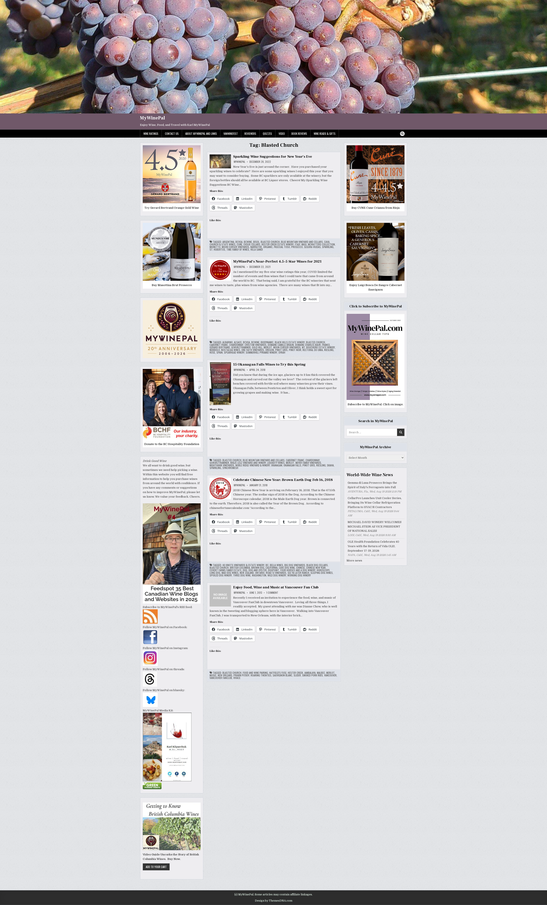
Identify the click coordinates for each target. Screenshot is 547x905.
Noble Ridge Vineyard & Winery (252, 465)
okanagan (276, 465)
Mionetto (215, 247)
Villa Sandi (256, 249)
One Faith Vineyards (252, 350)
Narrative (256, 247)
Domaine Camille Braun (281, 345)
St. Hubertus (217, 249)
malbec (321, 672)
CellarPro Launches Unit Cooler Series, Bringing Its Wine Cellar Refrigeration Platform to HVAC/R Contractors (375, 503)
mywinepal (239, 161)
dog (245, 570)
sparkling (328, 247)
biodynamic (267, 342)
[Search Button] (402, 133)
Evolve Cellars (252, 244)
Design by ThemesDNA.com (273, 900)
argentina (228, 242)
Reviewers (250, 133)
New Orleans (225, 675)
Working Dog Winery (299, 575)
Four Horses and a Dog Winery (297, 570)
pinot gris (281, 350)
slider (297, 675)
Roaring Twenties (261, 675)
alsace (238, 342)
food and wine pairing (255, 672)
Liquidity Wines (276, 462)
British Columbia (240, 567)
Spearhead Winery (234, 352)
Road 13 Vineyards (276, 573)
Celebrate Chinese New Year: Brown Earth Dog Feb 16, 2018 (283, 479)
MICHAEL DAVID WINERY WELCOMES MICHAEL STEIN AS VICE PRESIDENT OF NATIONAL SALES (374, 526)
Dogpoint (273, 570)
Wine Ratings (150, 133)
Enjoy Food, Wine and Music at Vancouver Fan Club (276, 587)
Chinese (300, 567)
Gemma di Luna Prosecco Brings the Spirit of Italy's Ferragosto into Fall (372, 485)
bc (267, 565)
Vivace (236, 678)
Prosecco (297, 247)
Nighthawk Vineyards (222, 465)
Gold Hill (257, 347)
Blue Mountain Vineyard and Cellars (302, 242)
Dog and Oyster (258, 570)
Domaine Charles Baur (308, 345)
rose (212, 352)
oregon (269, 350)
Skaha (330, 465)
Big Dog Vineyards (294, 565)
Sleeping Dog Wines (321, 573)
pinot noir (295, 350)
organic (268, 247)
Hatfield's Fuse (278, 672)
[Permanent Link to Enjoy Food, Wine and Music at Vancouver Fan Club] (220, 596)
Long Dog (215, 573)
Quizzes (267, 133)
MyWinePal (152, 118)
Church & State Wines (222, 244)
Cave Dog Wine (287, 567)
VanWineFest (231, 133)
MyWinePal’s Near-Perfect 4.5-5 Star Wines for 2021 (277, 261)
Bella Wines (276, 565)
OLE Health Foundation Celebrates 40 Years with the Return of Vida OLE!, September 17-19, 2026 (373, 546)
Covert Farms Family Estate (225, 570)
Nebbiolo (215, 350)
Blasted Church (270, 242)
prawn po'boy (241, 675)
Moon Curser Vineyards (235, 247)
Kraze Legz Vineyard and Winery (248, 462)
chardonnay (236, 345)
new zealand (247, 573)
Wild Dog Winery (277, 575)
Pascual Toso (282, 247)
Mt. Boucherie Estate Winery (318, 347)
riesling (329, 350)
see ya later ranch (298, 573)
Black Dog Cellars (317, 565)
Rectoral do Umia (313, 350)
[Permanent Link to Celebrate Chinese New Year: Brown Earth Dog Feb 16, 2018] (220, 488)
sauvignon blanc (282, 675)
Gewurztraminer (241, 347)
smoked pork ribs (312, 675)
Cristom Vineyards (255, 345)
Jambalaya (310, 672)
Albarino (227, 342)
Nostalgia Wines (230, 350)
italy (297, 244)
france (326, 345)
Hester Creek (295, 672)
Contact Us (172, 133)
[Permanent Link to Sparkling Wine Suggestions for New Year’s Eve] (220, 161)
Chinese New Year (316, 567)
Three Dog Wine (242, 575)
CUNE (239, 244)
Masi (304, 244)
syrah (281, 352)
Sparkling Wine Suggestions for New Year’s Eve (272, 156)
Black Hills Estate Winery (290, 342)
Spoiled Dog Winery (221, 575)
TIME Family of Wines (237, 249)
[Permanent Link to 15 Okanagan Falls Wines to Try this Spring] (220, 383)
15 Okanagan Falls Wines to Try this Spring (269, 364)
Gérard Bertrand (220, 347)
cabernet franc (219, 345)
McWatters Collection (321, 244)
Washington (259, 575)
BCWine (248, 242)
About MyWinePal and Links (201, 133)
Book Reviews (299, 133)
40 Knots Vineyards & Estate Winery (243, 565)
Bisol (256, 242)
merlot (268, 347)
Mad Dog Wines (230, 573)
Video (282, 133)
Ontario (260, 573)
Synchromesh (230, 468)
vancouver (330, 675)
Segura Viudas (312, 247)
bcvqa (239, 242)
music (213, 675)
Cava (326, 242)
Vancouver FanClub (221, 678)
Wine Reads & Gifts (324, 133)
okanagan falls (292, 465)
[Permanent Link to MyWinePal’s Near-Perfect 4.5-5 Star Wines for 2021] (220, 270)
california (272, 567)
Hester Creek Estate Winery (278, 244)
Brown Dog (257, 567)
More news (354, 560)
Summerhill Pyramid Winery (261, 352)
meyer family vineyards (308, 462)
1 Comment (272, 592)
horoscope (323, 570)
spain (219, 352)
